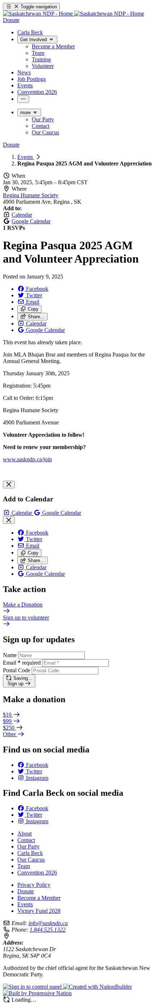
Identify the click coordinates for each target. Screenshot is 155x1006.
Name (10, 655)
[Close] (9, 484)
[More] (23, 99)
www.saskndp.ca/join (27, 459)
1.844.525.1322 (48, 930)
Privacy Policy (33, 885)
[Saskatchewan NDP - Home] (73, 13)
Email (22, 663)
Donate (25, 891)
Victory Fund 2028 (39, 911)
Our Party (28, 846)
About (24, 833)
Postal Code (16, 670)
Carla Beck (30, 853)
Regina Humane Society (30, 195)
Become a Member (39, 898)
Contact (26, 840)
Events (25, 157)
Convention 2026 (37, 872)
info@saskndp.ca (48, 923)
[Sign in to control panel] (33, 987)
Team (23, 866)
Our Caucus (31, 859)
